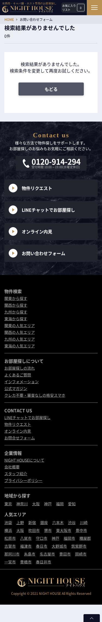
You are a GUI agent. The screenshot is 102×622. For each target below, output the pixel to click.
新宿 (32, 522)
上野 (20, 522)
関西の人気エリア (19, 332)
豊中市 (81, 530)
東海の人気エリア (19, 345)
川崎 (84, 522)
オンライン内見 (37, 231)
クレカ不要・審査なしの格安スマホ (34, 395)
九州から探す (15, 312)
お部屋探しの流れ (19, 368)
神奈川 (22, 503)
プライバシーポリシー (23, 480)
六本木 (58, 522)
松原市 (10, 538)
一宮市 (10, 561)
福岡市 (69, 538)
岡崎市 (80, 554)
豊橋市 (26, 561)
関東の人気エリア (19, 325)
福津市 (26, 546)
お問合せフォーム (19, 437)
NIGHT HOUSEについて (24, 460)
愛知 (72, 503)
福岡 (60, 503)
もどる (51, 89)
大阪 (36, 503)
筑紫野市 (78, 546)
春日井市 (43, 561)
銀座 (44, 522)
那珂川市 (12, 554)
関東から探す (15, 298)
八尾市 (26, 538)
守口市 (41, 538)
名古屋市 (47, 554)
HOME (9, 19)
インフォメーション (21, 381)
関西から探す (15, 305)
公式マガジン (15, 388)
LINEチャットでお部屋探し (48, 210)
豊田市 (65, 554)
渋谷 (72, 522)
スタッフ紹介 (15, 473)
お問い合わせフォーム (43, 253)
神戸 (48, 503)
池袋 (8, 522)
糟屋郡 (85, 538)
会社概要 (12, 466)
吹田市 (34, 530)
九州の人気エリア (19, 339)
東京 (8, 503)
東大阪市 (63, 530)
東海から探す (15, 318)
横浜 (8, 530)
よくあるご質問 (17, 374)
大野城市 (59, 546)
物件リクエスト (37, 188)
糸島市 (29, 554)
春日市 (41, 546)
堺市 (48, 530)
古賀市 (10, 546)
